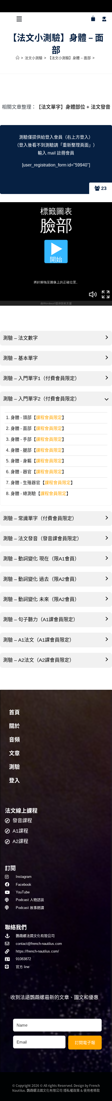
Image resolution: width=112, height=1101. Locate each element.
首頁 (14, 712)
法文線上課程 (21, 810)
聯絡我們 (16, 927)
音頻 (14, 740)
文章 (14, 753)
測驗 (14, 767)
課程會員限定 (49, 417)
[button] (19, 19)
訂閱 (10, 868)
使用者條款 (91, 1090)
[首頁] (17, 58)
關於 (14, 726)
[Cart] (93, 18)
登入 (14, 781)
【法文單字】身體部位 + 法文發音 (73, 107)
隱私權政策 (71, 1090)
